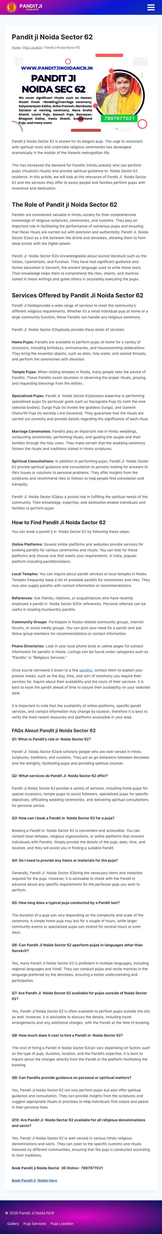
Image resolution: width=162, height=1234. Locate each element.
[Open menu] (151, 7)
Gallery (13, 1224)
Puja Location (61, 1224)
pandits (86, 670)
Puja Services (34, 1224)
